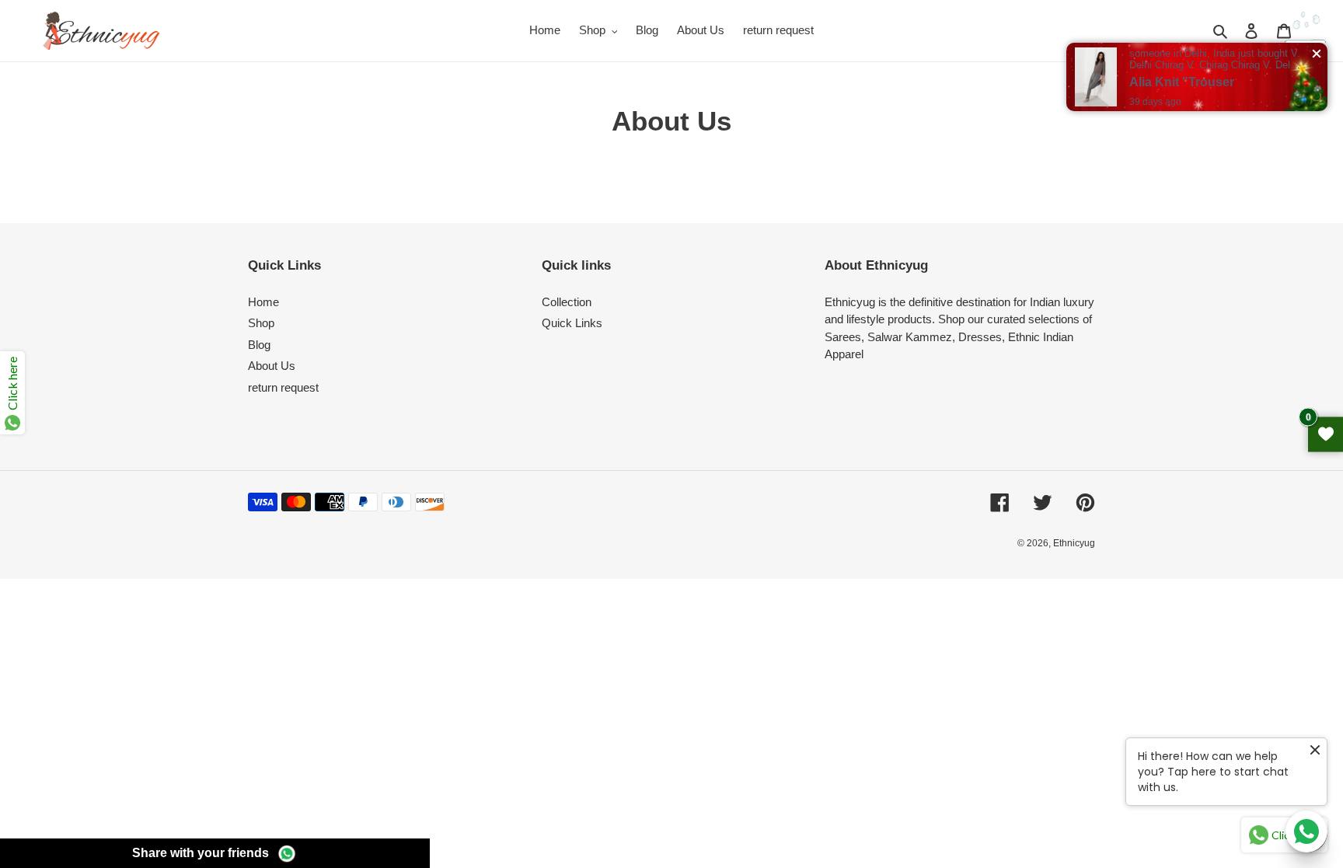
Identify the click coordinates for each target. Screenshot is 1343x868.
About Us (271, 365)
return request (283, 387)
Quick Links (572, 322)
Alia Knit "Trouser (1181, 82)
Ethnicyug (1074, 543)
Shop (261, 322)
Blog (259, 344)
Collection (566, 302)
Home (263, 302)
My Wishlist (1325, 434)
